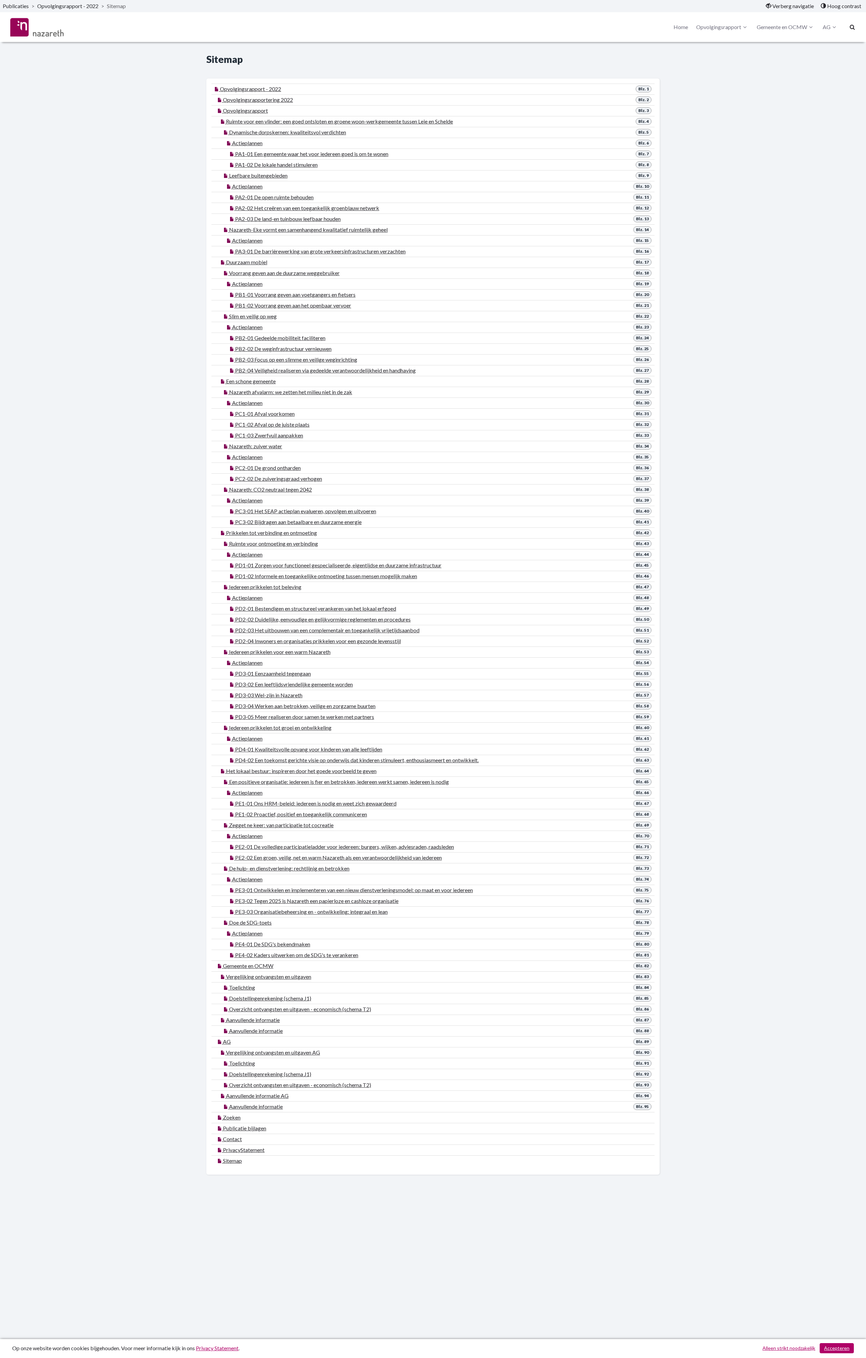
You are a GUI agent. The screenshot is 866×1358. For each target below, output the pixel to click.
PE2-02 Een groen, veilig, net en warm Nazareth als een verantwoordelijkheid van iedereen (338, 857)
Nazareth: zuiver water (255, 446)
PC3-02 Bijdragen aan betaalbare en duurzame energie (298, 522)
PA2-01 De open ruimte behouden (274, 197)
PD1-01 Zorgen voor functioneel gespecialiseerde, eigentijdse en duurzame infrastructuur (337, 565)
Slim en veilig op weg (252, 316)
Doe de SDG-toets (250, 922)
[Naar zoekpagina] (852, 27)
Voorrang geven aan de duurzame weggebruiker (284, 273)
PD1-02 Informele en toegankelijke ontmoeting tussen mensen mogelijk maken (325, 576)
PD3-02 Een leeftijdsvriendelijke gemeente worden (293, 684)
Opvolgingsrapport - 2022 (67, 6)
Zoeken (231, 1117)
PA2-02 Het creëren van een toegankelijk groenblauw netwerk (306, 208)
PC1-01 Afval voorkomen (264, 413)
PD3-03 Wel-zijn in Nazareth (268, 695)
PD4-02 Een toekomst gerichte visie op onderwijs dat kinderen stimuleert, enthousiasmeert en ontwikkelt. (356, 760)
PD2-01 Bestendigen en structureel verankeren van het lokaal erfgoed (315, 608)
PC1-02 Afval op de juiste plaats (272, 424)
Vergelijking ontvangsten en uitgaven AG (272, 1052)
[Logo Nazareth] (37, 27)
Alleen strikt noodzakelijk (788, 1348)
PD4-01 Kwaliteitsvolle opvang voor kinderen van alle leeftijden (308, 749)
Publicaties (16, 6)
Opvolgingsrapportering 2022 (257, 99)
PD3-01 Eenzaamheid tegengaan (272, 673)
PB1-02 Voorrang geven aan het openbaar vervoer (292, 305)
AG (826, 27)
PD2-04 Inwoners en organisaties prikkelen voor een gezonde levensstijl (317, 641)
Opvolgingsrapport (718, 27)
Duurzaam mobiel (246, 262)
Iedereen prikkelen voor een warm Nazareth (279, 652)
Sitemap (232, 1160)
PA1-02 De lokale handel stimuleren (276, 164)
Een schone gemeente (250, 381)
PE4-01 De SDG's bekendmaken (272, 944)
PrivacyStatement (243, 1150)
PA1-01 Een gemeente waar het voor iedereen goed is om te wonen (311, 154)
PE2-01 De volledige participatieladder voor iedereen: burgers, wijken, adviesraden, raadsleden (344, 846)
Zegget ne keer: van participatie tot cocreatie (281, 825)
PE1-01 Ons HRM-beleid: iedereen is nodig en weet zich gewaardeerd (315, 803)
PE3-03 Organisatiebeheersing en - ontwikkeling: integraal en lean (311, 911)
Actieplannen (247, 143)
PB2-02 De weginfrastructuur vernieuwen (283, 348)
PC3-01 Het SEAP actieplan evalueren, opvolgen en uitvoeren (305, 511)
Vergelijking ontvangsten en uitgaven (268, 976)
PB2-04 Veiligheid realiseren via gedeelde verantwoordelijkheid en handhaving (325, 370)
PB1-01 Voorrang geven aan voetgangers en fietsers (295, 294)
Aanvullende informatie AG (257, 1095)
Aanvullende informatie (252, 1020)
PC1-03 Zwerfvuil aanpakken (268, 435)
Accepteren (836, 1348)
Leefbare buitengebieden (258, 175)
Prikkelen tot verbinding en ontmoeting (271, 532)
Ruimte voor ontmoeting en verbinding (273, 543)
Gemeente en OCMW (782, 27)
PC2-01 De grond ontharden (267, 468)
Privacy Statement (217, 1348)
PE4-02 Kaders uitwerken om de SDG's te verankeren (296, 955)
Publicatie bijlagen (244, 1128)
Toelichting (241, 987)
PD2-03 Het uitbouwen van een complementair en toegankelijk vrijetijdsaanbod (326, 630)
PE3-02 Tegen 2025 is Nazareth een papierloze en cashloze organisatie (316, 901)
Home (681, 27)
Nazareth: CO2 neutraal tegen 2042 (270, 489)
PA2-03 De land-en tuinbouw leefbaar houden (287, 219)
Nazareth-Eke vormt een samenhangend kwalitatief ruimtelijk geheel (308, 229)
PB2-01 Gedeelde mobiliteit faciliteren (279, 338)
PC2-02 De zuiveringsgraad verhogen (278, 478)
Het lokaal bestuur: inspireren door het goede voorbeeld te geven (301, 771)
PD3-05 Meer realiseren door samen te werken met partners (304, 717)
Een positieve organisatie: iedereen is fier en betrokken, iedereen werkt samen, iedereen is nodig (338, 781)
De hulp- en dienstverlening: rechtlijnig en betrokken (288, 868)
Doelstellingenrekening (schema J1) (269, 998)
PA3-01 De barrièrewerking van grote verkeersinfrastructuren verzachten (320, 251)
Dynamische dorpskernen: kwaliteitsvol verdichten (287, 132)
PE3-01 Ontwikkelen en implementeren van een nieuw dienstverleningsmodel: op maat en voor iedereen (353, 890)
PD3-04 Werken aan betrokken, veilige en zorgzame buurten (304, 706)
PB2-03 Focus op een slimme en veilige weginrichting (295, 359)
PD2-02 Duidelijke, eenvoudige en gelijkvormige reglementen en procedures (322, 619)
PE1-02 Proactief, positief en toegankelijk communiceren (300, 814)
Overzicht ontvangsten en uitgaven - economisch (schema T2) (299, 1009)
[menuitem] (790, 6)
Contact (232, 1139)
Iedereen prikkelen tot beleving (264, 587)
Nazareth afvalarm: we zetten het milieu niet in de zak (290, 392)
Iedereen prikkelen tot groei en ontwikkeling (280, 727)
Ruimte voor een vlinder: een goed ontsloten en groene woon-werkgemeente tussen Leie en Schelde (339, 121)
